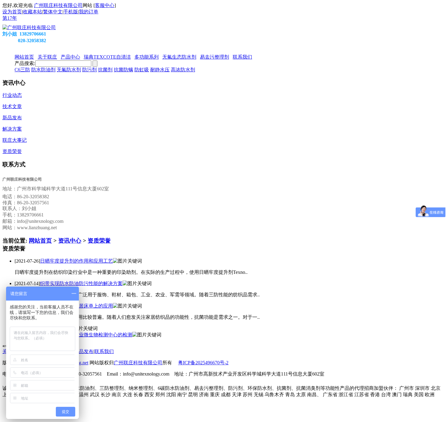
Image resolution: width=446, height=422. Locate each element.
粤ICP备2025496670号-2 (203, 362)
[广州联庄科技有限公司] (29, 27)
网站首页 (40, 240)
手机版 (70, 11)
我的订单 (88, 11)
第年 (9, 18)
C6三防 (22, 69)
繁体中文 (53, 11)
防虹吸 (141, 69)
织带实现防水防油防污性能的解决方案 (81, 283)
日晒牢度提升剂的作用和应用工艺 (76, 261)
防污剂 (89, 69)
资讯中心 (69, 240)
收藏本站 (32, 11)
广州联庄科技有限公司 (58, 5)
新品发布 (83, 351)
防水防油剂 (43, 69)
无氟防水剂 (69, 69)
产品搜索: (25, 63)
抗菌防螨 (123, 69)
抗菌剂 (105, 69)
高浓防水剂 (183, 69)
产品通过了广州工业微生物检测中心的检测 (86, 334)
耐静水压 (160, 69)
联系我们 (104, 351)
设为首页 (12, 11)
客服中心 (104, 5)
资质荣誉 (99, 240)
